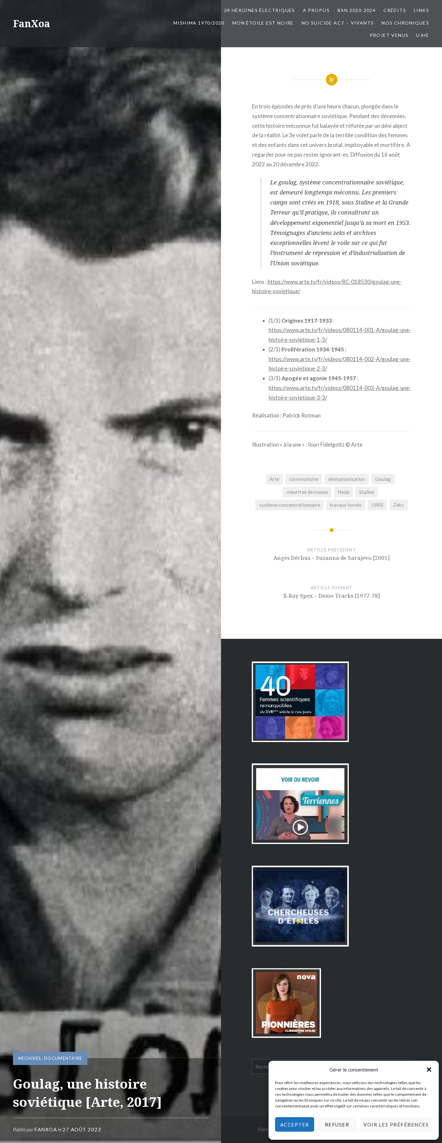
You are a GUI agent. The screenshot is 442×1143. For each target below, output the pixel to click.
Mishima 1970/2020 (199, 23)
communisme (303, 479)
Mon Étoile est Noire (263, 23)
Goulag (383, 479)
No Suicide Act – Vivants (338, 23)
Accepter (294, 1124)
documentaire (63, 1058)
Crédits (394, 10)
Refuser (337, 1124)
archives (29, 1058)
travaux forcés (345, 505)
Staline (366, 492)
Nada (343, 492)
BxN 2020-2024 (356, 10)
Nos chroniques (405, 23)
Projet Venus (389, 35)
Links (421, 10)
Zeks (398, 505)
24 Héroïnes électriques (259, 10)
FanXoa (31, 23)
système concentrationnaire (289, 505)
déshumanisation (346, 479)
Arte (274, 479)
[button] (429, 1069)
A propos (316, 10)
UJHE (422, 35)
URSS (377, 505)
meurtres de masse (307, 492)
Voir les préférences (396, 1124)
